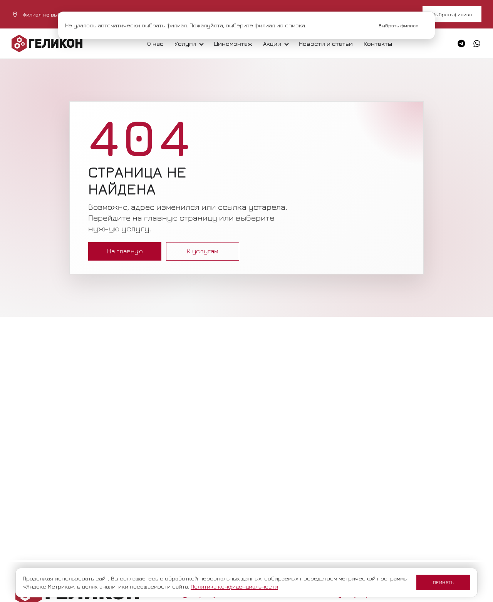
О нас (155, 43)
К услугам (202, 251)
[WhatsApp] (476, 43)
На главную (125, 251)
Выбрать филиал (452, 14)
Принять (443, 582)
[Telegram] (461, 43)
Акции (272, 43)
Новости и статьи (326, 43)
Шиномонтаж (233, 43)
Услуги (185, 43)
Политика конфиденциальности (234, 586)
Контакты (378, 43)
